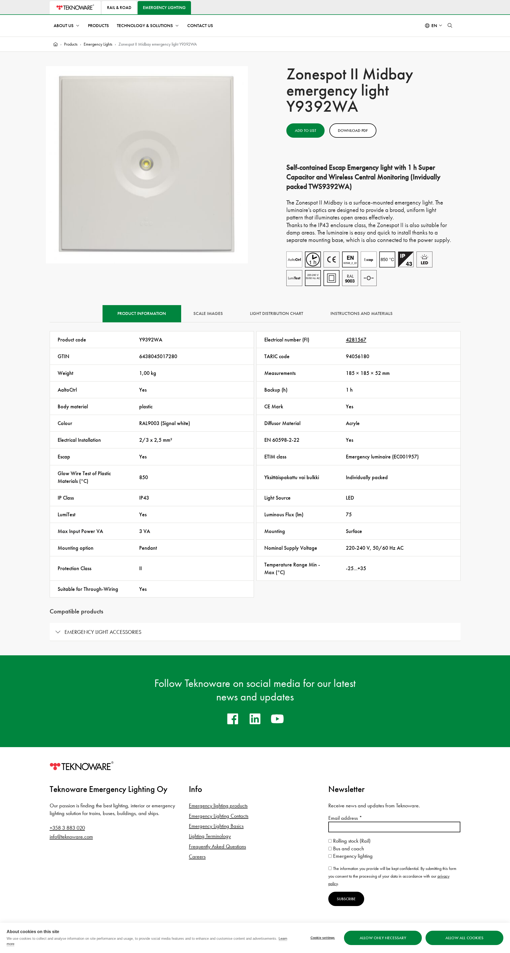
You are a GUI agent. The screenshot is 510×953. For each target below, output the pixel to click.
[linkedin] (255, 719)
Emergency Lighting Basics (216, 826)
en (434, 25)
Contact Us (200, 25)
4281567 (356, 339)
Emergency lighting (352, 856)
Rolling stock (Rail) (351, 841)
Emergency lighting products (218, 805)
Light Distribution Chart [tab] (276, 313)
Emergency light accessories (103, 632)
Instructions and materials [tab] (361, 313)
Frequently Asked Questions (217, 846)
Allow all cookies (464, 937)
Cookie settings (323, 938)
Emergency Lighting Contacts (218, 816)
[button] (450, 25)
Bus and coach (348, 848)
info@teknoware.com (71, 836)
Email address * (345, 818)
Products (98, 25)
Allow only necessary (383, 937)
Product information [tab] (141, 313)
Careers (197, 856)
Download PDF (353, 130)
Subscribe (346, 898)
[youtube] (277, 719)
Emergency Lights (98, 44)
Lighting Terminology (210, 836)
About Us (64, 25)
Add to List (305, 130)
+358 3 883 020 (67, 828)
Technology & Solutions (145, 25)
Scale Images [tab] (208, 313)
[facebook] (233, 719)
